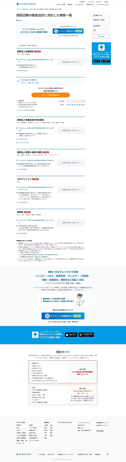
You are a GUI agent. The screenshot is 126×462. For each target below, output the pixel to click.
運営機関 (106, 1)
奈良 (51, 433)
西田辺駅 (36, 9)
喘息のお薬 (32, 433)
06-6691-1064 (23, 139)
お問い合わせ (99, 1)
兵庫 (51, 428)
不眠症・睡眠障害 (21, 438)
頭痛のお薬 (32, 430)
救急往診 (70, 4)
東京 (45, 428)
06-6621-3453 (23, 71)
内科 (17, 428)
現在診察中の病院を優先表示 (28, 45)
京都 (51, 430)
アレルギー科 (20, 443)
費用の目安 (75, 321)
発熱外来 (18, 425)
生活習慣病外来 (33, 438)
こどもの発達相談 (21, 435)
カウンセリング (79, 4)
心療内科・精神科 (21, 433)
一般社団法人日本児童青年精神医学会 (47, 254)
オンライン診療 (61, 4)
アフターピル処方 (34, 440)
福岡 (51, 435)
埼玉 (45, 433)
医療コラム (81, 428)
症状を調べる (90, 4)
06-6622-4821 (23, 233)
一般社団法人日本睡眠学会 (40, 257)
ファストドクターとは (102, 4)
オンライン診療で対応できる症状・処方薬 (68, 35)
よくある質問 (91, 1)
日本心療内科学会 (33, 252)
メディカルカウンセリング (65, 422)
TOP (17, 9)
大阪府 (30, 9)
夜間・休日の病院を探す (84, 430)
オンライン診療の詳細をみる (51, 95)
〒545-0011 (36, 160)
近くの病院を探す (24, 9)
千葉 (45, 435)
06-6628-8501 (23, 169)
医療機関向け (82, 1)
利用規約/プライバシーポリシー (66, 454)
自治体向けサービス (101, 425)
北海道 (46, 425)
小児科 (18, 430)
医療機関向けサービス (102, 422)
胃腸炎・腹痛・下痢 (21, 440)
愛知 (45, 438)
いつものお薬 (32, 428)
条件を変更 (101, 36)
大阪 (51, 425)
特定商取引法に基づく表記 (85, 454)
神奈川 (46, 430)
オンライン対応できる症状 (27, 110)
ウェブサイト (23, 142)
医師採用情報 (100, 431)
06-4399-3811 (23, 202)
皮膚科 (31, 425)
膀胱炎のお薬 (32, 435)
